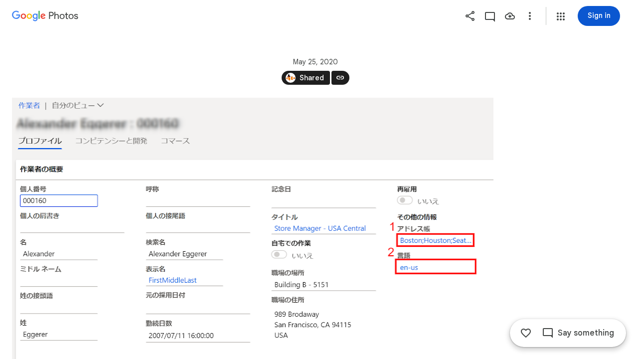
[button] (561, 16)
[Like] (526, 333)
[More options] (530, 16)
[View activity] (490, 16)
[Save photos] (510, 16)
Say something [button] (586, 333)
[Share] (470, 16)
